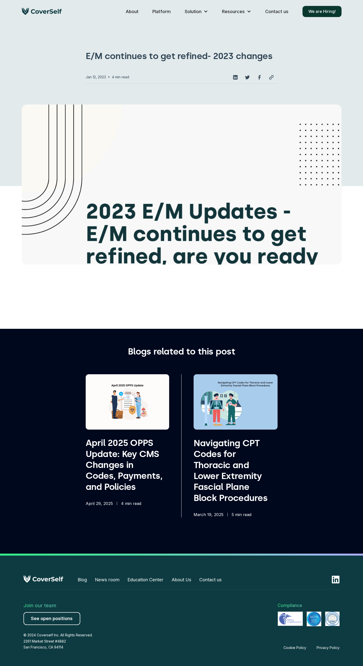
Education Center (145, 579)
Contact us (276, 11)
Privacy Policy (328, 647)
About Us (181, 579)
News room (107, 579)
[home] (42, 11)
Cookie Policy (294, 647)
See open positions (52, 618)
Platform (161, 11)
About (132, 11)
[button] (196, 11)
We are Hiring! (322, 11)
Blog (82, 579)
